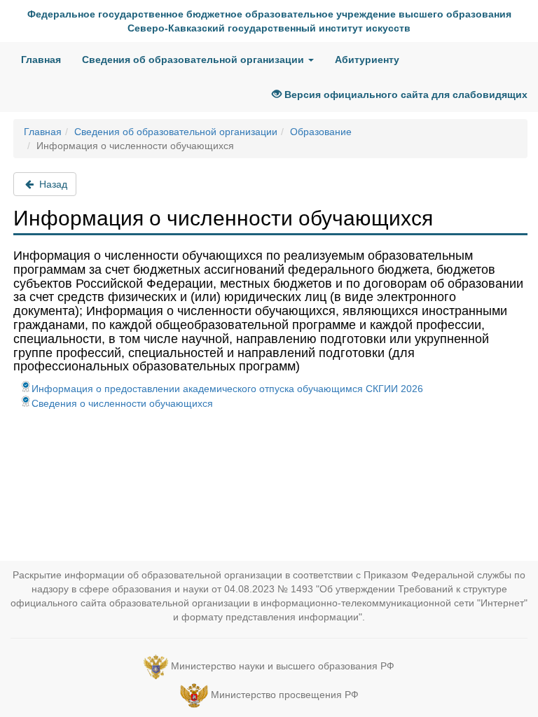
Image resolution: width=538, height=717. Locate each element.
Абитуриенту (367, 59)
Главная (41, 59)
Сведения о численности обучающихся (122, 403)
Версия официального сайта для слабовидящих (404, 94)
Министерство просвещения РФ (285, 694)
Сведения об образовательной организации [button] (194, 59)
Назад (51, 184)
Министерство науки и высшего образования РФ (282, 665)
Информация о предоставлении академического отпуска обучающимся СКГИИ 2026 (227, 388)
